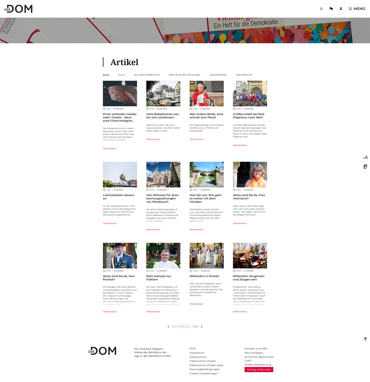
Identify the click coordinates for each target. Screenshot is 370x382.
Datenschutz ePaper (202, 360)
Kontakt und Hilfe (256, 348)
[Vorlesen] (365, 166)
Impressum (196, 352)
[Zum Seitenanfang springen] (365, 339)
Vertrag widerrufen (259, 369)
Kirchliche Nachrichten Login (259, 358)
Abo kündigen (254, 352)
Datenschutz (197, 356)
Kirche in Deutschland (184, 75)
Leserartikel (218, 75)
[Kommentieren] (331, 9)
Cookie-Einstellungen (203, 373)
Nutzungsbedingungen (204, 369)
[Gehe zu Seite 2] (202, 326)
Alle (106, 75)
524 (196, 326)
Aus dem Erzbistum (147, 75)
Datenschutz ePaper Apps (206, 365)
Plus (121, 75)
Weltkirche (244, 75)
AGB (192, 348)
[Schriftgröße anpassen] (365, 157)
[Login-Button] (340, 9)
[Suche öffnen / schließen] (321, 9)
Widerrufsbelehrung (258, 364)
